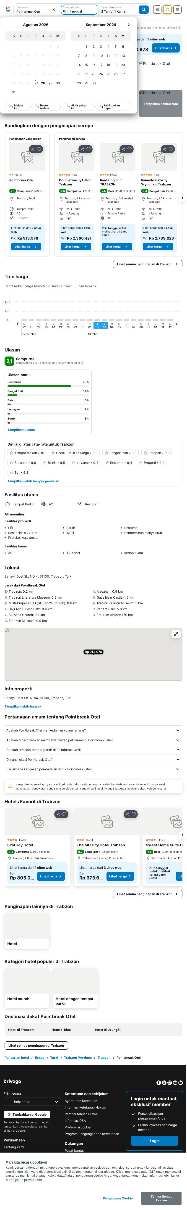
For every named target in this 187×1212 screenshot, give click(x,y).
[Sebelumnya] (18, 324)
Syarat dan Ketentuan (80, 1101)
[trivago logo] (8, 9)
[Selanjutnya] (128, 24)
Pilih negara (12, 1093)
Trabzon (104, 1057)
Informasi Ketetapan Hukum (84, 1107)
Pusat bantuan (74, 1150)
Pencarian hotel (17, 1057)
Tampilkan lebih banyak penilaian (33, 481)
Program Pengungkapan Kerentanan (91, 1134)
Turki (54, 1057)
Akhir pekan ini (79, 107)
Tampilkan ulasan (21, 430)
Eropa (39, 1057)
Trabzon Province (78, 1057)
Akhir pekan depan (112, 107)
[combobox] (36, 11)
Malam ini (18, 107)
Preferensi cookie (76, 1127)
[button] (160, 74)
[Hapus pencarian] (54, 9)
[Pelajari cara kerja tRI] (83, 363)
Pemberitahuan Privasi (80, 1114)
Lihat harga (163, 48)
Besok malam (44, 107)
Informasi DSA (74, 1120)
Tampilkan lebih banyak (23, 706)
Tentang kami (14, 1147)
